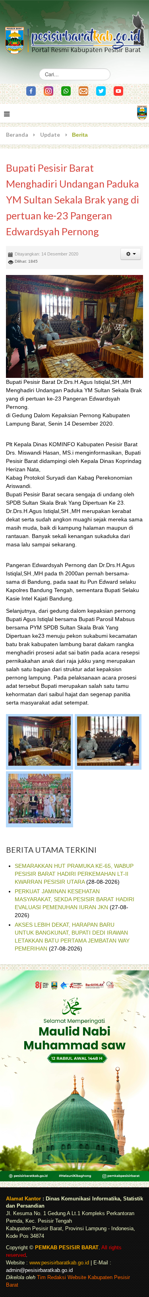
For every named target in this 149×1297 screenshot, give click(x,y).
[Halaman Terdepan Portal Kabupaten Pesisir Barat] (142, 112)
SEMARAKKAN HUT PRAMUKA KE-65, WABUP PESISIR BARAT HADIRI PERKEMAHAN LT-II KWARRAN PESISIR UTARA (74, 874)
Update (50, 134)
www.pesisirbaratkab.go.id (59, 1263)
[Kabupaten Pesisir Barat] (74, 29)
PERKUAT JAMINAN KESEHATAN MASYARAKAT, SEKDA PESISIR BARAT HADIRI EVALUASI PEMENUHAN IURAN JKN (74, 899)
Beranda (17, 134)
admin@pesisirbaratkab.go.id (39, 1270)
